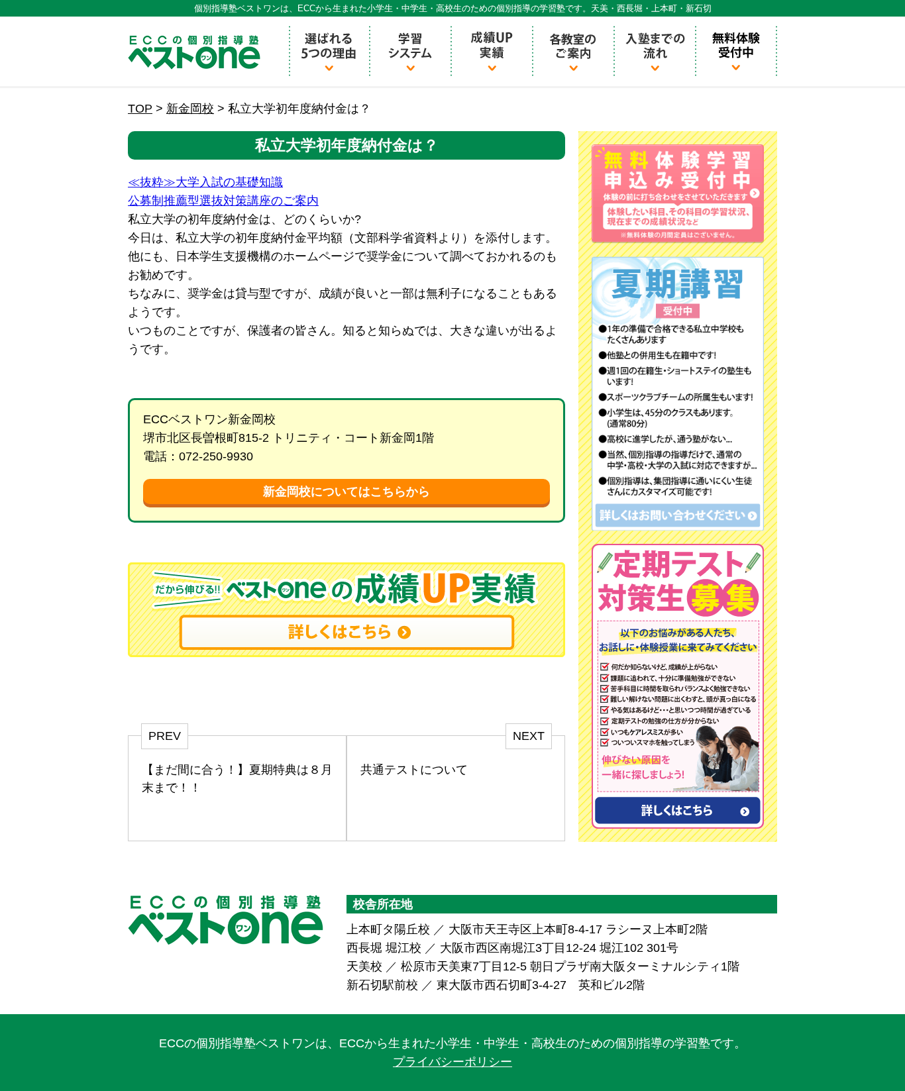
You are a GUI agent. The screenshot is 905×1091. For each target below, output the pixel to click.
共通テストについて (414, 769)
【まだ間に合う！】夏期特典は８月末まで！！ (237, 778)
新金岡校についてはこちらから (346, 491)
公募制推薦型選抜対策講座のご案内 (223, 200)
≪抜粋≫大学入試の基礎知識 (205, 182)
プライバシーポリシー (452, 1061)
